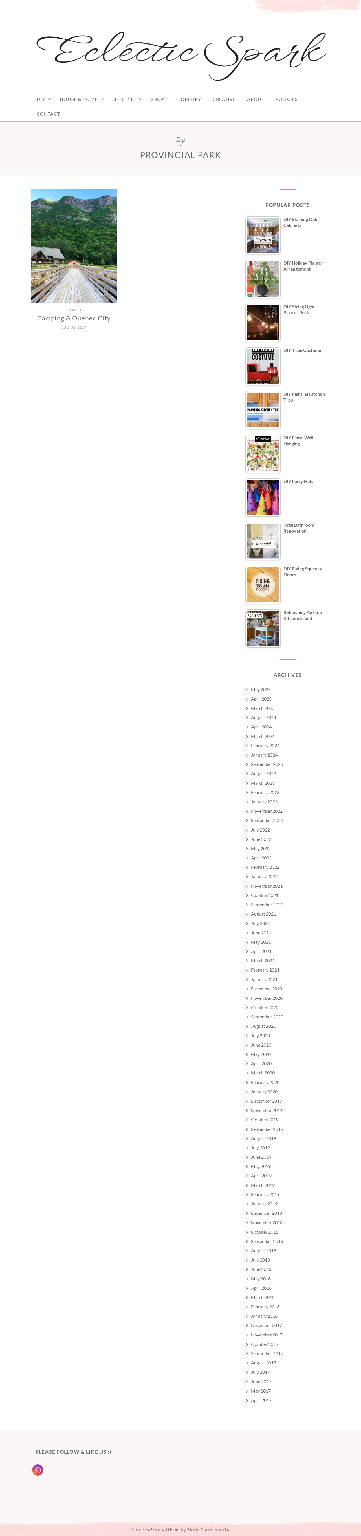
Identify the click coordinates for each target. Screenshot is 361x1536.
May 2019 (261, 1166)
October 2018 (264, 1231)
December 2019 (266, 1100)
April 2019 (261, 1175)
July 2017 (260, 1372)
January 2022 (264, 876)
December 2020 (266, 988)
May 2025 (261, 689)
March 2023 (263, 783)
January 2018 (264, 1315)
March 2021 (263, 960)
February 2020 (265, 1082)
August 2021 (263, 913)
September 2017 (267, 1353)
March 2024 (263, 736)
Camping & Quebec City (74, 318)
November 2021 (267, 885)
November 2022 (267, 811)
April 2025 (261, 698)
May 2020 (261, 1054)
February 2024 (265, 745)
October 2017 (264, 1344)
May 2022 (261, 848)
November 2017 (267, 1334)
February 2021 (265, 969)
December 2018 (266, 1213)
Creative (224, 99)
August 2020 (263, 1026)
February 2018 (265, 1306)
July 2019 (260, 1147)
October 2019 (264, 1119)
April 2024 (261, 726)
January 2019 (264, 1203)
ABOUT (255, 99)
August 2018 (263, 1250)
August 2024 (263, 717)
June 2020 (261, 1044)
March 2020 (263, 1072)
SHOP (157, 99)
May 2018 (261, 1278)
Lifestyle (124, 99)
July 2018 (260, 1259)
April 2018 (261, 1288)
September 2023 (267, 764)
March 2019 (263, 1185)
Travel (74, 309)
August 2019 (263, 1138)
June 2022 (261, 839)
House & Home (78, 99)
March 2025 (263, 708)
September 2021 (267, 904)
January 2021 (264, 979)
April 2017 (261, 1400)
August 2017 (263, 1362)
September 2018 (267, 1241)
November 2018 (267, 1222)
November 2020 (267, 998)
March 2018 (263, 1297)
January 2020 (264, 1091)
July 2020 (260, 1035)
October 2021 (264, 895)
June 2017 (261, 1381)
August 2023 (263, 773)
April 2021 (261, 951)
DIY (41, 99)
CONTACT (48, 113)
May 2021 (261, 942)
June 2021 (261, 932)
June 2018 (261, 1269)
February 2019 (265, 1194)
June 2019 (261, 1157)
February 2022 (265, 867)
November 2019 (267, 1110)
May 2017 (261, 1390)
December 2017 (266, 1325)
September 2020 (267, 1016)
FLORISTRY (188, 99)
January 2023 (264, 801)
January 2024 (264, 754)
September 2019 (267, 1129)
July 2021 (260, 923)
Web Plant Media (209, 1529)
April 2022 (261, 857)
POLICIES (287, 99)
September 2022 (267, 820)
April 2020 (261, 1063)
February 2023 (265, 792)
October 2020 (264, 1007)
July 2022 (260, 829)
